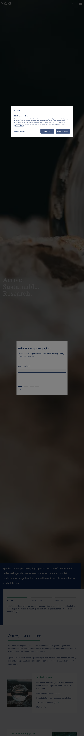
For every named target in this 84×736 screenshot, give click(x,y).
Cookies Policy (19, 125)
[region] (42, 121)
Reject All (47, 131)
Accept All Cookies (62, 131)
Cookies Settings (19, 131)
